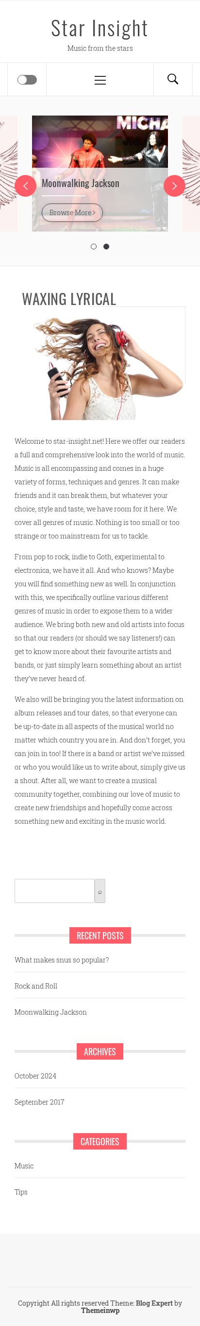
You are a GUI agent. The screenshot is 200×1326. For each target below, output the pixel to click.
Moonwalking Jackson (80, 182)
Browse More (71, 212)
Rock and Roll (36, 986)
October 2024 (35, 1075)
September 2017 (40, 1102)
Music (24, 1165)
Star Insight (100, 27)
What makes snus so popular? (62, 959)
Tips (21, 1191)
